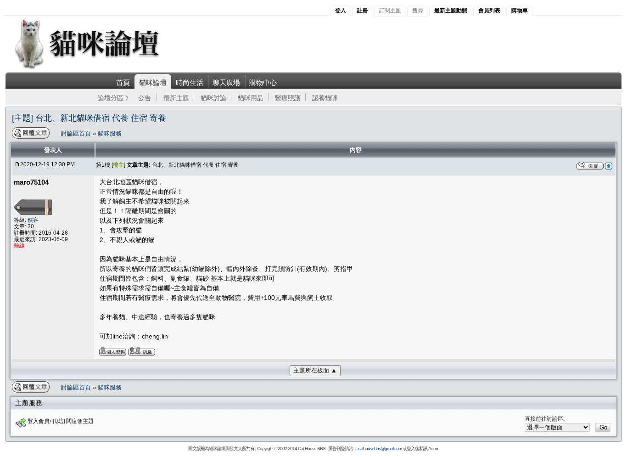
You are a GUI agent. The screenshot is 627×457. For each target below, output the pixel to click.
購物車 (519, 10)
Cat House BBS (311, 448)
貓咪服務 (110, 133)
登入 (340, 10)
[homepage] (99, 68)
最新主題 (176, 98)
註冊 (362, 10)
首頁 (123, 82)
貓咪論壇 (153, 82)
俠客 (33, 220)
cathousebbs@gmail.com (380, 448)
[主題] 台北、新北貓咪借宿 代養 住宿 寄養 (89, 118)
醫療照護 (288, 98)
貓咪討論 (213, 98)
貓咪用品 (250, 98)
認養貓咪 (325, 98)
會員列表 (489, 10)
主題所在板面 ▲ (315, 370)
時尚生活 (189, 82)
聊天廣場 (226, 82)
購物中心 (263, 82)
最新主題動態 (450, 10)
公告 (144, 98)
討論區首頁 (77, 133)
